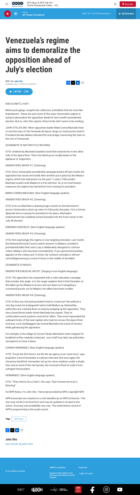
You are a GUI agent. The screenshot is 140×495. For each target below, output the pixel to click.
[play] (7, 13)
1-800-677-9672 (86, 474)
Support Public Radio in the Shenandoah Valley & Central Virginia (62, 475)
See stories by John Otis (19, 444)
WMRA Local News (58, 468)
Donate (129, 4)
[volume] (15, 14)
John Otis (18, 81)
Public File (83, 468)
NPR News (18, 419)
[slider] (20, 13)
